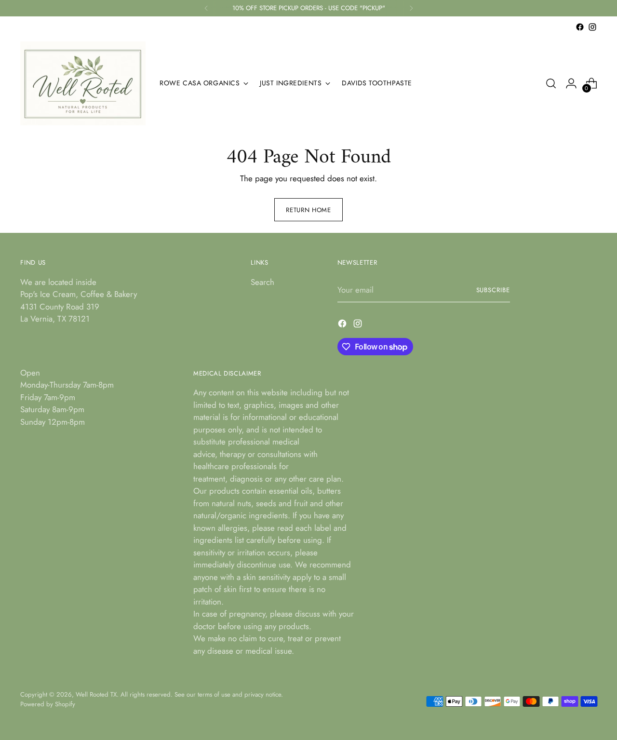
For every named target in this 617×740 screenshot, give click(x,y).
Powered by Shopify (47, 704)
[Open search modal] (551, 83)
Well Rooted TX (96, 694)
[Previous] (206, 8)
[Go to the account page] (571, 83)
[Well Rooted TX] (83, 83)
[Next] (411, 8)
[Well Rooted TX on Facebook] (580, 27)
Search (262, 282)
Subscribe (493, 290)
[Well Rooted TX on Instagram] (592, 27)
